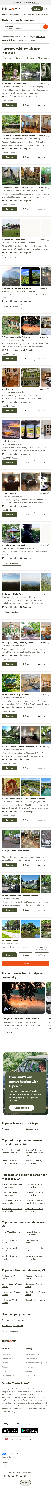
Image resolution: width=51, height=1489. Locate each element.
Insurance (30, 1367)
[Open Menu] (46, 9)
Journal (5, 1362)
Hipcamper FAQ (8, 1375)
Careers (5, 1367)
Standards (30, 1371)
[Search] (45, 26)
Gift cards (6, 1354)
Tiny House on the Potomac (26, 1018)
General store (7, 1358)
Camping (39, 14)
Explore (4, 14)
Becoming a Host (33, 1354)
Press (4, 1371)
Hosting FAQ (31, 1375)
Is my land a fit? (32, 1358)
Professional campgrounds (37, 1362)
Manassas (31, 14)
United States (14, 14)
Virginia (23, 14)
